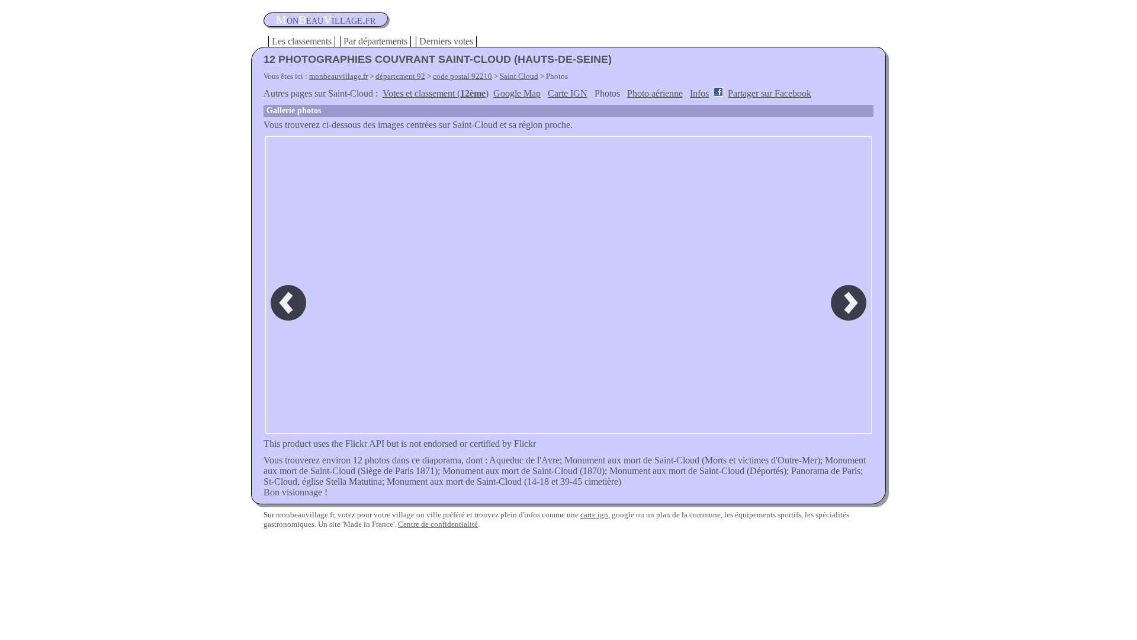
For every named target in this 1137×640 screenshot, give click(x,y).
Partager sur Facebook (769, 93)
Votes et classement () (436, 93)
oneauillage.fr (325, 19)
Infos (699, 93)
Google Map (517, 93)
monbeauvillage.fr (338, 76)
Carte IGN (567, 93)
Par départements (375, 41)
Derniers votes (446, 41)
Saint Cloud (519, 76)
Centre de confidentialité (438, 524)
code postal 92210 (462, 76)
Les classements (302, 41)
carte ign (594, 514)
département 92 (400, 76)
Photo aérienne (655, 93)
